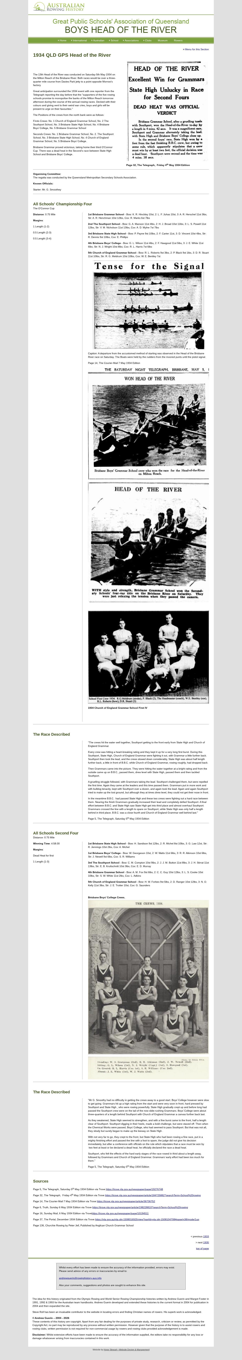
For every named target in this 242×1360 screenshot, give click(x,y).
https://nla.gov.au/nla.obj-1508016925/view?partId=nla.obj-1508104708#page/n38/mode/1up (147, 1219)
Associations (132, 40)
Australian (98, 40)
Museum (163, 40)
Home (63, 40)
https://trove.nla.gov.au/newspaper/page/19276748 (134, 1189)
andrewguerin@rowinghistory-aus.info (80, 1278)
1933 (206, 1236)
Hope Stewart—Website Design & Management (127, 1349)
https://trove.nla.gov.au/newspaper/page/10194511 (120, 1213)
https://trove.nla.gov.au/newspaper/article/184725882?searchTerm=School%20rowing (153, 1195)
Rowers (178, 40)
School (114, 40)
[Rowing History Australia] (57, 12)
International (80, 40)
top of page (202, 1248)
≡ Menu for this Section (196, 49)
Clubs (148, 40)
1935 (206, 1242)
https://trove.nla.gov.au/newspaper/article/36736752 (126, 1201)
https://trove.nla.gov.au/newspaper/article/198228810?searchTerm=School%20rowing (140, 1207)
